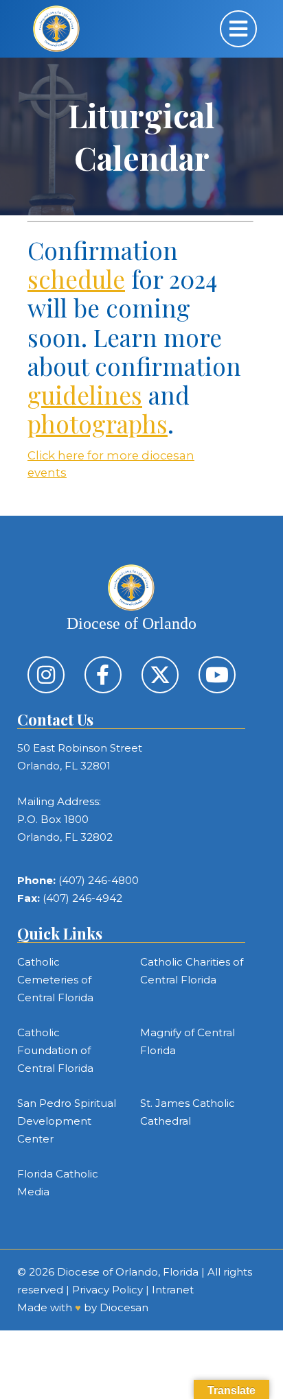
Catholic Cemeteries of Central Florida (55, 979)
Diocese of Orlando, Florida (128, 1271)
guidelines (84, 395)
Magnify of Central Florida (187, 1041)
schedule (76, 279)
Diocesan (124, 1307)
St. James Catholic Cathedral (187, 1112)
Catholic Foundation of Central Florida (55, 1050)
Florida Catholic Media (57, 1182)
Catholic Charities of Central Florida (191, 970)
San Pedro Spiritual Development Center (66, 1121)
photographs (97, 423)
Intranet (173, 1289)
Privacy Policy (107, 1289)
